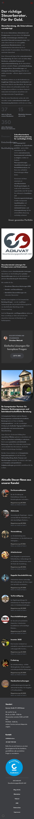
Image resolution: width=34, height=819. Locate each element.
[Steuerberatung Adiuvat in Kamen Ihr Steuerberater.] (2, 3)
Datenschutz (17, 807)
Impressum (17, 812)
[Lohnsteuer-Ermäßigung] (5, 642)
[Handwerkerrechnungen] (5, 684)
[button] (31, 3)
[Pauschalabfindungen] (5, 619)
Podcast (17, 798)
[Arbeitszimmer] (5, 555)
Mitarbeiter (17, 794)
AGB (17, 803)
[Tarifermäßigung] (5, 578)
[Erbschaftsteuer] (5, 493)
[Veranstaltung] (5, 534)
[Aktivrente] (5, 514)
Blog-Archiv (17, 789)
